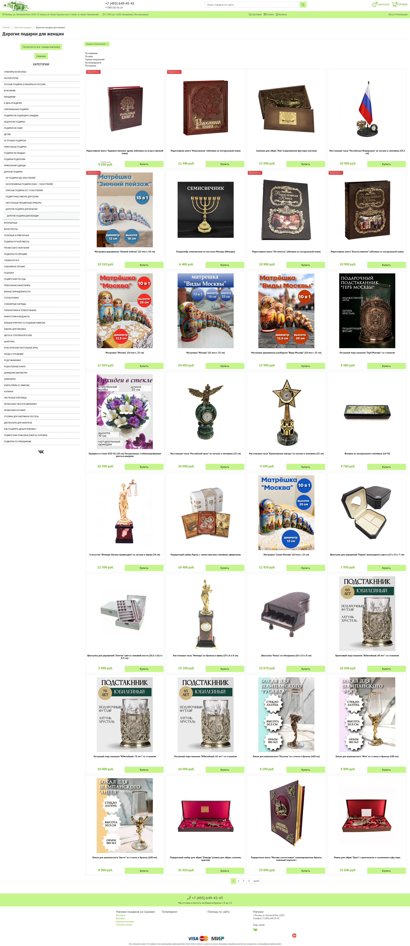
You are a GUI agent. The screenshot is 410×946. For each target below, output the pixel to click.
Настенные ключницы (15, 398)
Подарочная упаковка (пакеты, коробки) (25, 435)
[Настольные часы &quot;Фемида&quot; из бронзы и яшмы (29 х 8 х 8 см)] (205, 613)
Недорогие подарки (14, 122)
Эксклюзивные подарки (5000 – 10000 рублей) (29, 184)
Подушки (9, 273)
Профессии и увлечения (16, 248)
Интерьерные (10, 223)
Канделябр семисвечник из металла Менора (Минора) (205, 251)
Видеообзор (93, 72)
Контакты (282, 14)
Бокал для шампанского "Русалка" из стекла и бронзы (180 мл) (286, 756)
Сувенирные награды (15, 304)
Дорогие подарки (22, 27)
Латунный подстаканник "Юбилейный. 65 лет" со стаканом (205, 756)
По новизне (90, 65)
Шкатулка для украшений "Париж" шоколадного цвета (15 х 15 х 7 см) (367, 554)
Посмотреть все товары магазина (41, 46)
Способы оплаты (124, 924)
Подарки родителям (14, 159)
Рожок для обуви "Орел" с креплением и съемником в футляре (367, 857)
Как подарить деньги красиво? (20, 429)
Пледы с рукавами (13, 354)
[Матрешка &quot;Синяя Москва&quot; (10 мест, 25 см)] (286, 512)
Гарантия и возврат (125, 921)
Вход (391, 14)
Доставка (257, 14)
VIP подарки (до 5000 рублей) (20, 178)
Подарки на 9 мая (13, 128)
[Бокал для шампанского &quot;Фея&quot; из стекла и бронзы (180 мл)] (367, 714)
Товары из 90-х (11, 260)
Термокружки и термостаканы (20, 310)
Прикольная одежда (15, 165)
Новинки (41, 56)
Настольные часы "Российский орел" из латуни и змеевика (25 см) (205, 453)
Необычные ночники (14, 410)
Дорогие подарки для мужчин (21, 209)
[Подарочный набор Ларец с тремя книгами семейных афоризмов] (205, 512)
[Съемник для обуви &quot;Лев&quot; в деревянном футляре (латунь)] (286, 108)
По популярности (93, 62)
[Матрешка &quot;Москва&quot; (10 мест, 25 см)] (125, 310)
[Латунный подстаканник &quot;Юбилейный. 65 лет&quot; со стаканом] (205, 714)
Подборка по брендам (15, 254)
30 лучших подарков (15, 140)
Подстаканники (12, 360)
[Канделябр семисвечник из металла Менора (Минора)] (205, 210)
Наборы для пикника (15, 329)
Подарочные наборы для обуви (22, 197)
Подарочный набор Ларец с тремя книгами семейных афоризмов (206, 554)
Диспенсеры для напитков (18, 423)
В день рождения (13, 103)
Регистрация (402, 14)
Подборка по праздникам (17, 441)
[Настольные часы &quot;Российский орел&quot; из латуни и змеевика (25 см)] (205, 412)
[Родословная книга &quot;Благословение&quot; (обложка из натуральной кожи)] (367, 209)
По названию (91, 53)
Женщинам (9, 97)
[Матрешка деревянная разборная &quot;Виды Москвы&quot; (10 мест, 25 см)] (286, 310)
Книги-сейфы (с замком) (16, 385)
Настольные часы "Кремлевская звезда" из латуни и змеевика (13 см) (286, 453)
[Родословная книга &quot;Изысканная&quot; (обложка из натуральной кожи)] (205, 108)
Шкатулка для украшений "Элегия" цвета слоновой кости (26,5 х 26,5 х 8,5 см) (124, 656)
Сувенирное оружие (14, 267)
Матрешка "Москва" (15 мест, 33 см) (205, 352)
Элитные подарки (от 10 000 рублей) (24, 190)
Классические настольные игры (21, 348)
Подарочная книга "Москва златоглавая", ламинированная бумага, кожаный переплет (286, 858)
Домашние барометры (15, 373)
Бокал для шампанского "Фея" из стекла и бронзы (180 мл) (367, 756)
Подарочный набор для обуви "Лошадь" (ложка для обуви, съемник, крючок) (205, 858)
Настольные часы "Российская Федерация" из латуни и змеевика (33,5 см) (367, 152)
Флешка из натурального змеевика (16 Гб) (367, 453)
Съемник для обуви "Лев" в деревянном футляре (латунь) (286, 150)
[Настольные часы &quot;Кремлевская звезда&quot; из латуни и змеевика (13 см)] (286, 411)
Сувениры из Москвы (15, 72)
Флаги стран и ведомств (17, 316)
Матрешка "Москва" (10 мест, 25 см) (125, 352)
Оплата (270, 14)
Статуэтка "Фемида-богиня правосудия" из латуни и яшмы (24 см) (124, 554)
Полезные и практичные (16, 235)
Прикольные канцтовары (17, 285)
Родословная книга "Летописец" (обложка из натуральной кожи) (286, 251)
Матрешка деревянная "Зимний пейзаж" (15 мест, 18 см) (125, 251)
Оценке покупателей (94, 59)
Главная (6, 27)
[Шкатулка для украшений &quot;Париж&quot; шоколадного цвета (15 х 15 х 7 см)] (367, 513)
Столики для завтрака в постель (21, 416)
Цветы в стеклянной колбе (18, 335)
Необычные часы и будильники (20, 404)
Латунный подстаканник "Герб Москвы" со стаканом (367, 352)
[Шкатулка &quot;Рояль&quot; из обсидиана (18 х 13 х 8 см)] (286, 614)
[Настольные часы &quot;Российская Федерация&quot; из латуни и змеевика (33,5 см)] (367, 109)
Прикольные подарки (15, 147)
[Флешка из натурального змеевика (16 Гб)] (367, 412)
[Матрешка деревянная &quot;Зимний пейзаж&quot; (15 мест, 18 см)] (125, 209)
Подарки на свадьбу (14, 153)
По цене (89, 56)
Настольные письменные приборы (23, 203)
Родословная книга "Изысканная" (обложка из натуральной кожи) (206, 150)
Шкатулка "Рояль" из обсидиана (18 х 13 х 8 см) (286, 655)
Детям (7, 134)
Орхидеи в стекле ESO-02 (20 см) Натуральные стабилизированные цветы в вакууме (125, 455)
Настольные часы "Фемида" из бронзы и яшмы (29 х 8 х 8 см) (205, 655)
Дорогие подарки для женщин (23, 216)
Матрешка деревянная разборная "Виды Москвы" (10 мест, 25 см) (286, 352)
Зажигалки (10, 379)
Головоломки (11, 298)
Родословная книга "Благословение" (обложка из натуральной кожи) (367, 251)
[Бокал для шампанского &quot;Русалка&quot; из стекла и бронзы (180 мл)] (286, 714)
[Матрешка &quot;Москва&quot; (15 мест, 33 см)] (205, 310)
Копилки (8, 391)
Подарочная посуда (15, 279)
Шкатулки (9, 341)
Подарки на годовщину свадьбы (21, 116)
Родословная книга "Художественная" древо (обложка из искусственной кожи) (124, 152)
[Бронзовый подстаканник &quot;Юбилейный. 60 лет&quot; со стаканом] (367, 613)
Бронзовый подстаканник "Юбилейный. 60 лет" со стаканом (367, 655)
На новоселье (11, 78)
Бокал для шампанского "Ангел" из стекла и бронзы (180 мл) (125, 857)
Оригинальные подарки (16, 109)
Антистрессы (11, 229)
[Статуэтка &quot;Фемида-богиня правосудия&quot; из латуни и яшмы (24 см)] (125, 512)
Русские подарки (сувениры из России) (24, 84)
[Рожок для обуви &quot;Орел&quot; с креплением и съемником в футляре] (367, 816)
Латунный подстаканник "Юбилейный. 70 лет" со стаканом (125, 756)
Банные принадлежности (17, 292)
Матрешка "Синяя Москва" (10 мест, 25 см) (286, 554)
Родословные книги (14, 366)
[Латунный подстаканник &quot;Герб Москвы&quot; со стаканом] (367, 310)
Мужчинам (9, 91)
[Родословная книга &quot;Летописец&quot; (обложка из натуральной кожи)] (286, 210)
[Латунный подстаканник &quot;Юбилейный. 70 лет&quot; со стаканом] (125, 714)
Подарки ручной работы (16, 242)
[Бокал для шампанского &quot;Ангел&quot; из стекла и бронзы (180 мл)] (125, 815)
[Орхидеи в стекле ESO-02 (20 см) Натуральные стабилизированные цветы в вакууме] (125, 411)
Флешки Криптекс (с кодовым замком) (24, 323)
